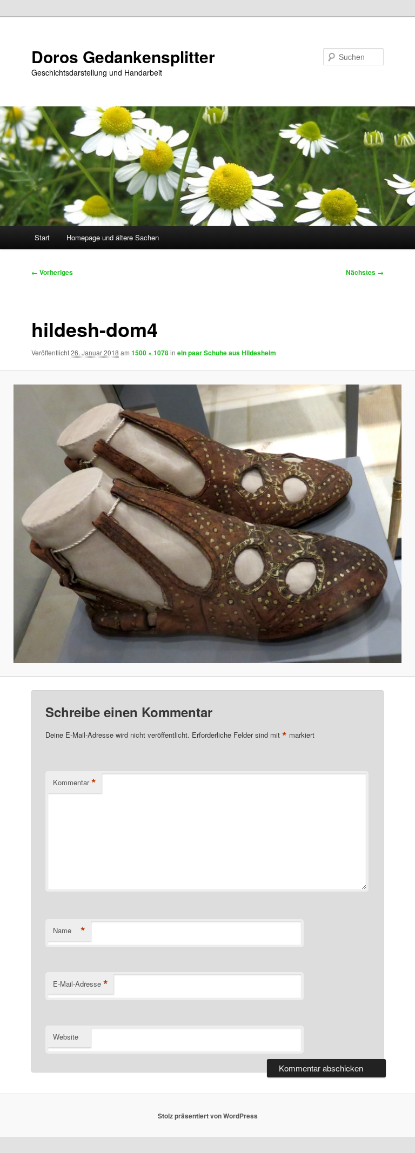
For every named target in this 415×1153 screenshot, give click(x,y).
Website (65, 1036)
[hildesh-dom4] (207, 524)
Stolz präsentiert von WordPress (208, 1116)
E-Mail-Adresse (80, 984)
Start (42, 237)
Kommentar (74, 782)
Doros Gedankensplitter (123, 56)
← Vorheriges (52, 272)
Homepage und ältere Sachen (112, 237)
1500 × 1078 (150, 353)
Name (69, 930)
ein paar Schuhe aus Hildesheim (226, 353)
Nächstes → (365, 272)
